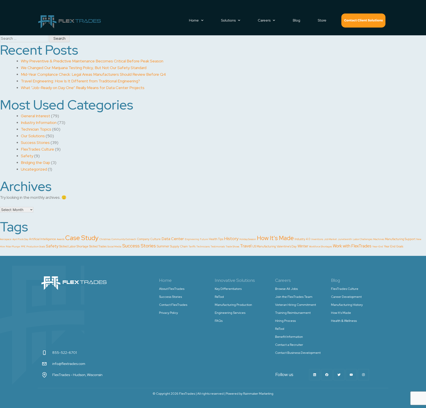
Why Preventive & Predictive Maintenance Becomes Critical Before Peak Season (92, 61)
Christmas (104, 239)
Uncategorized (34, 169)
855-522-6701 (64, 352)
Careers (264, 20)
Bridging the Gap (35, 162)
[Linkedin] (314, 374)
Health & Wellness (344, 321)
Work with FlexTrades (352, 246)
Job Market (330, 239)
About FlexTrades (171, 289)
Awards (60, 239)
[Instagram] (363, 374)
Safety (27, 155)
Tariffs (192, 246)
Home (194, 20)
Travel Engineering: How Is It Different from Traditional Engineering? (80, 81)
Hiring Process (285, 321)
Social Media (114, 246)
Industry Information (39, 122)
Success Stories (35, 142)
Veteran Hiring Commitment (295, 305)
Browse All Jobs (286, 289)
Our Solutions (33, 135)
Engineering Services (230, 313)
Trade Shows (232, 246)
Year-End (377, 246)
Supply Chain (179, 246)
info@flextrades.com (68, 363)
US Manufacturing (264, 246)
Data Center (173, 238)
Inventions (317, 239)
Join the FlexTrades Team (293, 297)
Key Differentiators (228, 289)
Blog (296, 20)
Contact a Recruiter (289, 345)
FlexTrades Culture (37, 149)
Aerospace (6, 239)
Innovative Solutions (235, 280)
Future (204, 239)
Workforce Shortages (320, 246)
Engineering (192, 239)
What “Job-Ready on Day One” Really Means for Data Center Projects (82, 87)
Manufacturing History (347, 305)
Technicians (203, 246)
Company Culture (149, 239)
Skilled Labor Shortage (73, 246)
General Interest (35, 115)
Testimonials (218, 246)
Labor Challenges (362, 239)
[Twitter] (339, 374)
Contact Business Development (298, 353)
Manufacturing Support (400, 239)
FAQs (219, 321)
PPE (23, 246)
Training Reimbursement (293, 313)
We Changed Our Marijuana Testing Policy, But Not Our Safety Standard (83, 67)
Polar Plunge (13, 246)
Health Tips (216, 239)
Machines (378, 239)
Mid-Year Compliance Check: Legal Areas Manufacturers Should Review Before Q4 (93, 74)
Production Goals (35, 246)
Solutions (228, 20)
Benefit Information (289, 337)
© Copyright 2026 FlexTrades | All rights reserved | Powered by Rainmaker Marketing (213, 394)
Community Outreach (123, 239)
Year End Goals (393, 246)
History (231, 238)
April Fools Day (20, 239)
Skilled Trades (97, 246)
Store (322, 20)
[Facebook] (326, 374)
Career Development (346, 297)
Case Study (82, 237)
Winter (303, 246)
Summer (163, 246)
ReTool (219, 297)
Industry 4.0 (302, 239)
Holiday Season (247, 239)
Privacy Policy (168, 313)
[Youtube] (351, 374)
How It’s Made (341, 313)
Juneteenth (345, 239)
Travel (245, 246)
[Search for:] (24, 38)
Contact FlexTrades (363, 20)
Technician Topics (36, 129)
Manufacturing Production (233, 305)
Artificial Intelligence (42, 239)
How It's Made (275, 238)
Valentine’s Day (287, 246)
